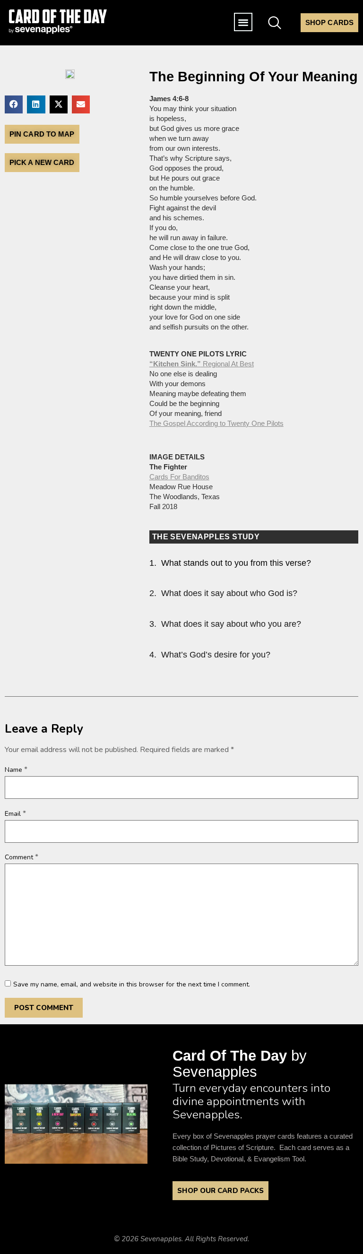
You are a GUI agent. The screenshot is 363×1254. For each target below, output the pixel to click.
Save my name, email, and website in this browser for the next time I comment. (131, 984)
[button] (243, 22)
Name (16, 769)
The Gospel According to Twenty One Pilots (216, 423)
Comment (21, 857)
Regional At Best (201, 364)
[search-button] (275, 21)
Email (15, 813)
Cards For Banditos (179, 477)
